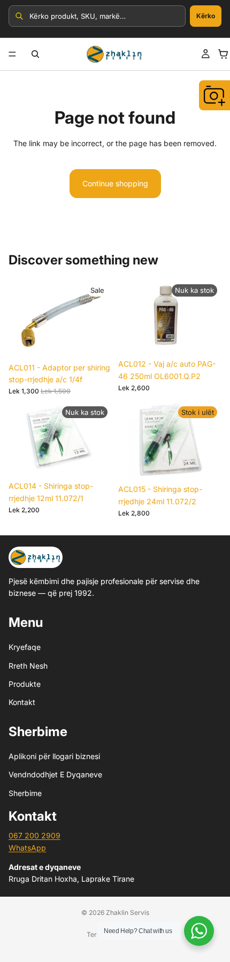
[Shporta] (223, 54)
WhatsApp (27, 847)
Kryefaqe (25, 647)
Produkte (25, 683)
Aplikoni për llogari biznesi (54, 756)
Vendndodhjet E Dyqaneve (55, 774)
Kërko (205, 16)
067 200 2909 (34, 835)
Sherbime (25, 793)
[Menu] (12, 54)
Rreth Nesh (28, 665)
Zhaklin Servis (127, 912)
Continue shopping (115, 183)
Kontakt (22, 702)
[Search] (35, 54)
